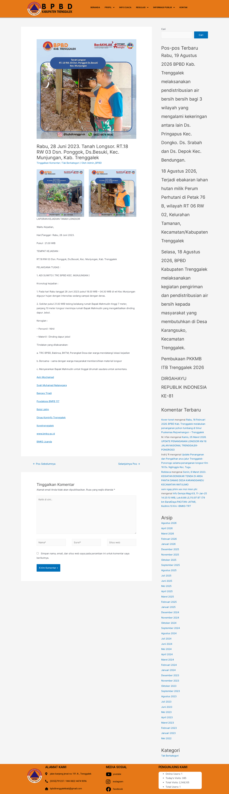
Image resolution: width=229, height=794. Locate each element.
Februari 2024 (169, 664)
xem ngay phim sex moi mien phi (179, 489)
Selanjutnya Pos (129, 463)
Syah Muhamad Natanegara (52, 385)
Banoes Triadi (44, 393)
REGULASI (141, 7)
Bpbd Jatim (43, 409)
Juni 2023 (166, 706)
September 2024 (170, 628)
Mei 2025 (166, 586)
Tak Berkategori (70, 162)
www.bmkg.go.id (46, 433)
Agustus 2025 (169, 570)
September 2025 (170, 565)
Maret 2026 (167, 533)
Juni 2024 (166, 643)
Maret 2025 (167, 596)
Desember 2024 (170, 612)
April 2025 (167, 591)
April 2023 (167, 717)
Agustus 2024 (169, 633)
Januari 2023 (168, 733)
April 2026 (167, 528)
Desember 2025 (170, 549)
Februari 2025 (169, 601)
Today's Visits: (174, 778)
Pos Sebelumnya (44, 463)
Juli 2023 (166, 701)
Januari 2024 (168, 670)
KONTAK (183, 7)
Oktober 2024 (169, 622)
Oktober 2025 (168, 559)
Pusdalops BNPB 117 (48, 401)
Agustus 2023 (169, 696)
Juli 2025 (166, 575)
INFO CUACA (125, 7)
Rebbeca (166, 471)
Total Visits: (172, 782)
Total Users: (172, 786)
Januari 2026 (168, 544)
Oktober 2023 (169, 685)
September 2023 (170, 691)
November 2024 (170, 617)
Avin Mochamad (45, 377)
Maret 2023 (167, 722)
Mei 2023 (166, 712)
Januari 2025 (168, 607)
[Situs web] (121, 542)
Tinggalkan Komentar (48, 162)
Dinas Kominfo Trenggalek (51, 417)
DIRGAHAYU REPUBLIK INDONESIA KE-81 (184, 387)
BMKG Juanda (44, 441)
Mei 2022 (166, 738)
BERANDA (95, 7)
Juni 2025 (166, 580)
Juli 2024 (166, 638)
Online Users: (173, 773)
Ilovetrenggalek (45, 425)
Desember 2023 (170, 675)
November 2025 (170, 554)
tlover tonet (167, 419)
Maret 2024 (167, 659)
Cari (163, 29)
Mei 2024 (166, 649)
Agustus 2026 (169, 523)
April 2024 (167, 654)
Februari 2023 (169, 727)
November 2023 (170, 680)
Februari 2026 (169, 538)
